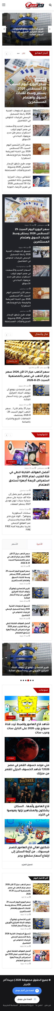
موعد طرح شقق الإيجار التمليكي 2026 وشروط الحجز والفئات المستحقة (18, 167)
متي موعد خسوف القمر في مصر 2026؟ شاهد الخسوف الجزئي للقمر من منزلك (27, 769)
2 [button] (30, 680)
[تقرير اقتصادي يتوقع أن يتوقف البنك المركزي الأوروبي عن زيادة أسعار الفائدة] (41, 390)
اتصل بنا (39, 1006)
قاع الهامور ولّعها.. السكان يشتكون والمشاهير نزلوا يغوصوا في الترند (28, 810)
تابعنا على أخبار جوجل (26, 991)
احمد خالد (43, 368)
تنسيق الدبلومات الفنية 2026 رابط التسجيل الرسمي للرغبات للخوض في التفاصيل (27, 32)
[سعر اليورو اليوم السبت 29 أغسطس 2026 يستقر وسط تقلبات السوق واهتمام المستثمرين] (27, 83)
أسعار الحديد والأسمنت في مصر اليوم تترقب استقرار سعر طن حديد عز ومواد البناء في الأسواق (18, 133)
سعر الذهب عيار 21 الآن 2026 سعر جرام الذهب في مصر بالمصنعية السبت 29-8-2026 (27, 376)
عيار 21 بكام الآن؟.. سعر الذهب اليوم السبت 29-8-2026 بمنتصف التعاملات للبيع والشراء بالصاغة (18, 415)
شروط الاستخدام (27, 1006)
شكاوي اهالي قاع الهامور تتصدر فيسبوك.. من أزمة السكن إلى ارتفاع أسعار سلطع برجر (29, 852)
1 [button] (33, 680)
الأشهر (15, 544)
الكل (23, 53)
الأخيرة (39, 544)
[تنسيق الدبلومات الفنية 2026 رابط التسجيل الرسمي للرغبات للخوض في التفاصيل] (41, 115)
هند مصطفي (42, 225)
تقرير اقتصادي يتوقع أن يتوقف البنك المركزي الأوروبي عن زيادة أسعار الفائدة (18, 923)
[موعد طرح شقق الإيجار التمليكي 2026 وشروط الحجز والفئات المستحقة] (41, 168)
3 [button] (28, 680)
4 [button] (26, 680)
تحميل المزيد (27, 865)
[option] (27, 29)
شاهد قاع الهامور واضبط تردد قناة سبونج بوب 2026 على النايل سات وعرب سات (27, 728)
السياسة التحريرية (10, 1006)
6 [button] (21, 680)
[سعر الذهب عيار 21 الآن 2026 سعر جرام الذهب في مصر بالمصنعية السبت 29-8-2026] (40, 558)
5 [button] (23, 680)
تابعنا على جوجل (26, 999)
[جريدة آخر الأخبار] (34, 5)
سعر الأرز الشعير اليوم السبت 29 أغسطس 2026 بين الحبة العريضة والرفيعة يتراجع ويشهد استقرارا (18, 152)
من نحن (47, 1006)
